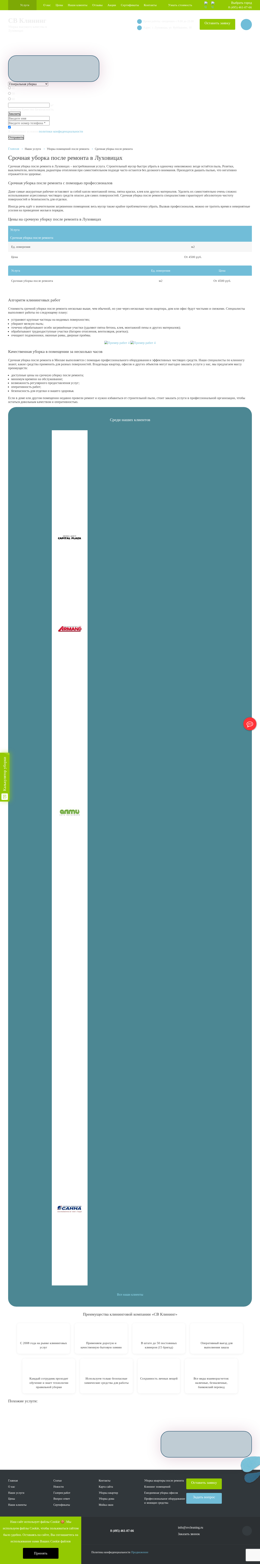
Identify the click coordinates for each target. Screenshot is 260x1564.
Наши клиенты (77, 5)
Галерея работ (61, 1492)
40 (13, 88)
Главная (13, 148)
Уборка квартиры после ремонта (164, 1480)
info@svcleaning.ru (190, 1527)
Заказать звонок (189, 1534)
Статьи (57, 1480)
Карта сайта (106, 1486)
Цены (59, 5)
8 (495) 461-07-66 (240, 7)
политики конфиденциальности (61, 131)
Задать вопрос (204, 1497)
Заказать (14, 113)
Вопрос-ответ (61, 1498)
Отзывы (97, 5)
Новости (58, 1486)
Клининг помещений (157, 1486)
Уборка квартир (108, 1492)
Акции (111, 5)
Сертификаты (130, 5)
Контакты (150, 5)
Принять (40, 1553)
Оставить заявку (217, 23)
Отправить (16, 137)
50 (13, 93)
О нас (47, 5)
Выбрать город (241, 2)
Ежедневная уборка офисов (161, 1492)
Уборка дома (106, 1498)
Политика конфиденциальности (110, 1552)
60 (13, 99)
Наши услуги (16, 1492)
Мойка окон (106, 1504)
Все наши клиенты (130, 1294)
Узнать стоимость (180, 5)
